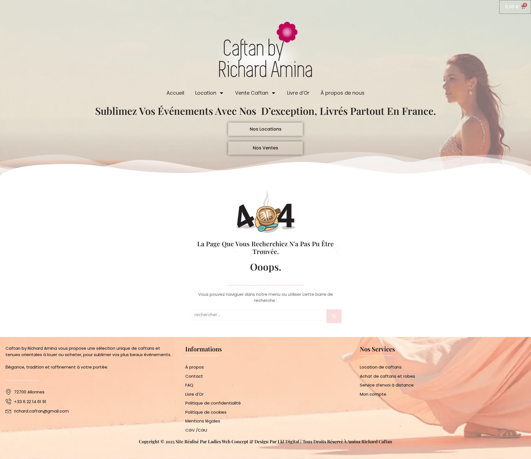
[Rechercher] (334, 316)
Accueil (175, 92)
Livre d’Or (298, 92)
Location (205, 92)
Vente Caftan (251, 92)
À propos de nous (343, 92)
